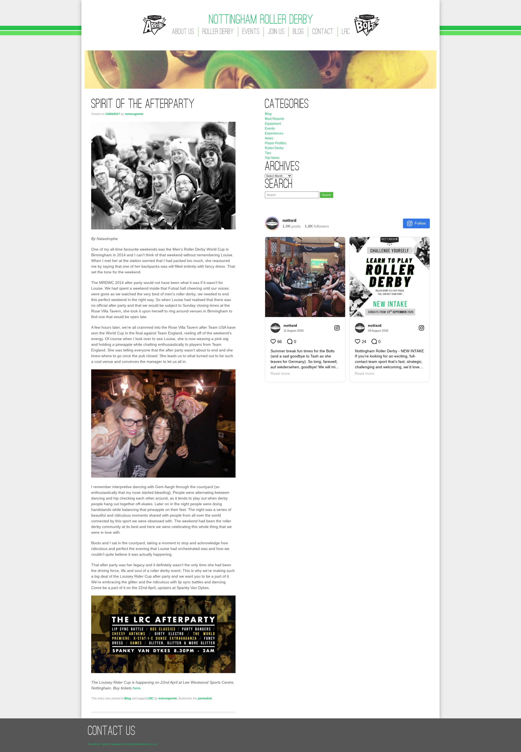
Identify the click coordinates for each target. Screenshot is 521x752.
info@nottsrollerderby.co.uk (140, 744)
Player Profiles (275, 143)
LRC (346, 32)
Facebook (94, 744)
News (269, 138)
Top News (272, 158)
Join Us (276, 32)
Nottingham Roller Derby (261, 20)
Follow (420, 223)
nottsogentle (134, 114)
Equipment (273, 124)
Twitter (105, 744)
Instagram (116, 744)
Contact (322, 32)
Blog (298, 32)
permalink (205, 698)
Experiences (274, 133)
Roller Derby (218, 32)
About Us (183, 32)
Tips (268, 153)
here (137, 688)
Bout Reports (274, 119)
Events (250, 32)
